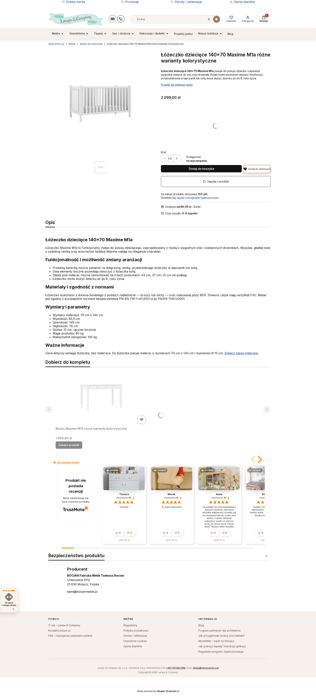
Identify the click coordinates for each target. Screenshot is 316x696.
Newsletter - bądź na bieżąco (216, 641)
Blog (201, 625)
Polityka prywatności (135, 630)
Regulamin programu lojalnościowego (221, 651)
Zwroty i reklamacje (188, 2)
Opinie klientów (244, 2)
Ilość (163, 152)
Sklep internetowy (157, 691)
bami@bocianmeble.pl (82, 591)
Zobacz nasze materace (241, 353)
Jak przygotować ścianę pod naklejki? (221, 635)
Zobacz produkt (69, 445)
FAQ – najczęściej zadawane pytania (70, 635)
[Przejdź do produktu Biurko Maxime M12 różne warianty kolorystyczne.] (101, 397)
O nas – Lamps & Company (64, 625)
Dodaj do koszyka (201, 169)
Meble (72, 43)
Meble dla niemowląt (91, 43)
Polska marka (75, 2)
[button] (216, 19)
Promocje (132, 2)
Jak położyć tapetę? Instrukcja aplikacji (222, 646)
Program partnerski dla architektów (219, 630)
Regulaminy (130, 625)
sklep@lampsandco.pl (206, 668)
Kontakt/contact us (59, 630)
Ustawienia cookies (135, 641)
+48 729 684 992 (175, 668)
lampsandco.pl (56, 43)
